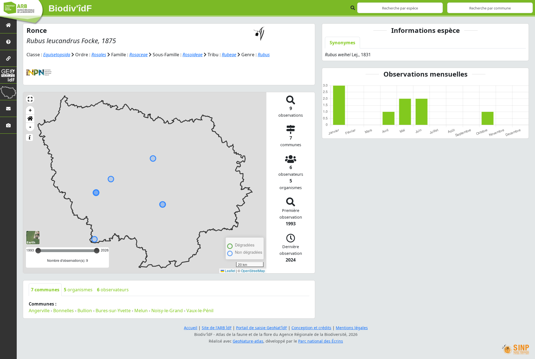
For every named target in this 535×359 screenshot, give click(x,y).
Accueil (190, 327)
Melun (141, 310)
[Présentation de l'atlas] (8, 41)
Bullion (84, 310)
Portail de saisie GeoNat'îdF (261, 327)
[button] (30, 99)
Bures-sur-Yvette (113, 310)
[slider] (96, 250)
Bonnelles (63, 310)
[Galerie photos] (8, 125)
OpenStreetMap (253, 270)
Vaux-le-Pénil (199, 310)
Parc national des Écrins (320, 341)
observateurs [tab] (113, 290)
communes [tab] (45, 290)
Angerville (39, 310)
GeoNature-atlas (248, 341)
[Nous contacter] (8, 108)
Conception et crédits (311, 327)
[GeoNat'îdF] (8, 75)
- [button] (30, 127)
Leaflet (229, 270)
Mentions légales (352, 327)
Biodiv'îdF (70, 8)
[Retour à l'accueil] (8, 25)
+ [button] (30, 110)
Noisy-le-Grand (167, 310)
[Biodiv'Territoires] (8, 92)
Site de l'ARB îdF (217, 327)
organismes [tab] (78, 290)
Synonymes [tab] (342, 43)
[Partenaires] (8, 58)
